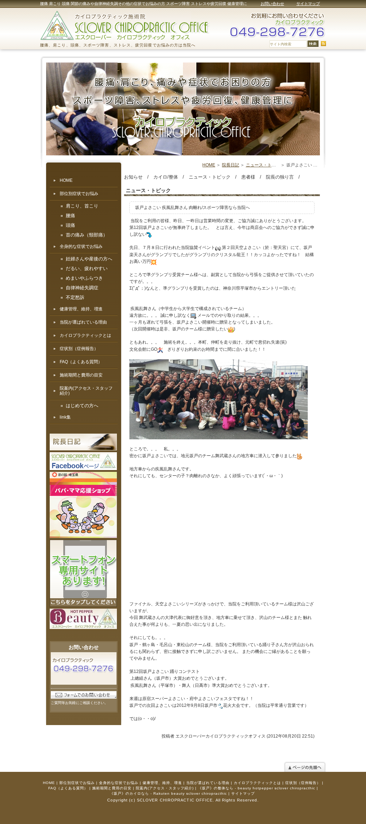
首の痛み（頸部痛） (87, 235)
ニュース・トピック (265, 165)
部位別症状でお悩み (79, 193)
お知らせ (133, 177)
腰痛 (70, 215)
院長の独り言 (280, 177)
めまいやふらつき (84, 278)
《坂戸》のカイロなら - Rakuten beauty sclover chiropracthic (168, 793)
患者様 (248, 177)
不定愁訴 (75, 297)
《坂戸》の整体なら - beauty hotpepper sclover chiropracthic (256, 788)
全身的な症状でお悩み (81, 246)
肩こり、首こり (82, 206)
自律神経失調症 (82, 287)
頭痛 (70, 225)
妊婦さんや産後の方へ (89, 258)
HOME (208, 165)
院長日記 (230, 165)
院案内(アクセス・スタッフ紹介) (86, 391)
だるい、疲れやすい (87, 268)
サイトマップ (308, 3)
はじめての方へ (82, 405)
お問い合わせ (272, 3)
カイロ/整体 (165, 177)
